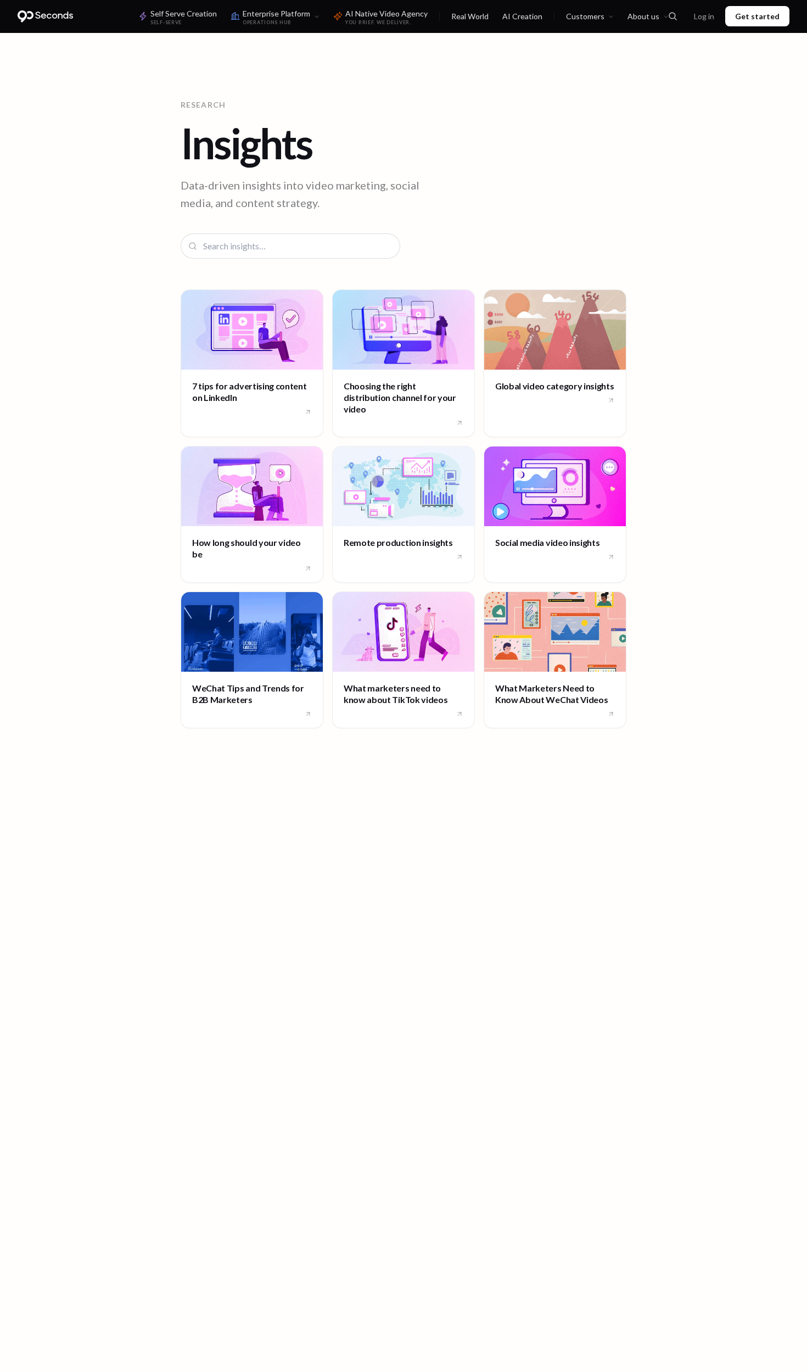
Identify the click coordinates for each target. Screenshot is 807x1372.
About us (643, 16)
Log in (704, 16)
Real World (470, 16)
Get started (757, 16)
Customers (585, 16)
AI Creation (522, 16)
